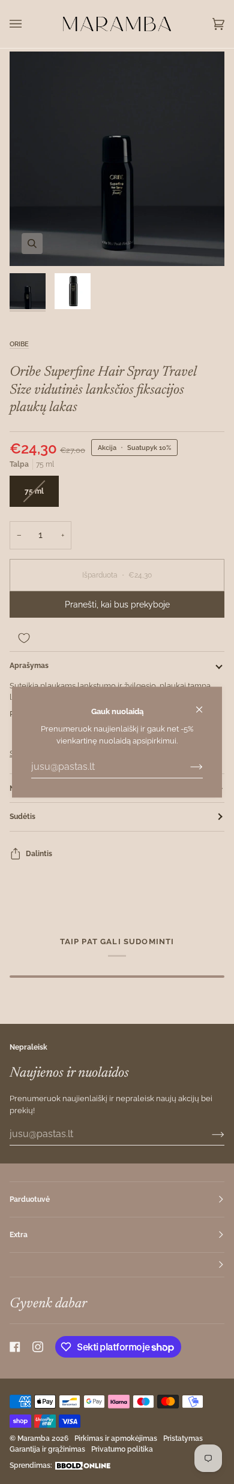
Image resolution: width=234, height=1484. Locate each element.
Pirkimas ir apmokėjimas (115, 1438)
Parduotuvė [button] (30, 1199)
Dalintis (39, 854)
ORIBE (19, 344)
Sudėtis (22, 816)
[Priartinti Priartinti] (117, 159)
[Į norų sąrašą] (117, 637)
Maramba (33, 1438)
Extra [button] (19, 1235)
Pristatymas (183, 1438)
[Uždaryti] (204, 704)
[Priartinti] (32, 243)
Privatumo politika (122, 1449)
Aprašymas (29, 665)
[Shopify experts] (82, 1466)
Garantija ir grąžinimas (47, 1449)
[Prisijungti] (187, 766)
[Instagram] (37, 1346)
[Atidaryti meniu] (28, 24)
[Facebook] (15, 1346)
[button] (117, 1265)
